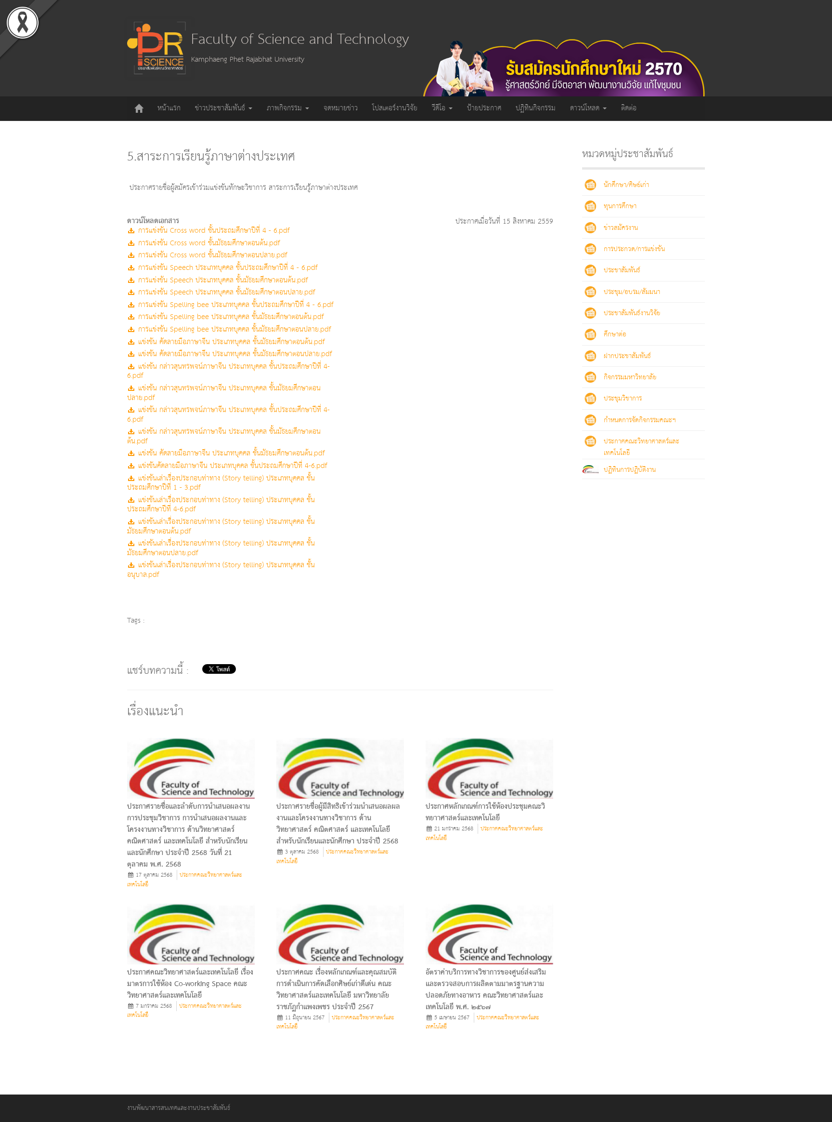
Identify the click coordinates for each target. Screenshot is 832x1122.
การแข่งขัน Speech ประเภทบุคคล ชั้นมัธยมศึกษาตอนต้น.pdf (222, 280)
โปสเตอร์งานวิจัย (394, 108)
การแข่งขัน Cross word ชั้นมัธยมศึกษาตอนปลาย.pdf (211, 255)
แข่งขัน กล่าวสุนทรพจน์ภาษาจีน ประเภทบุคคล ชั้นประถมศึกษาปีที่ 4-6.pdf (228, 371)
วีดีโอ (440, 108)
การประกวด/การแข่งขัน (634, 249)
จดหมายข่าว (341, 108)
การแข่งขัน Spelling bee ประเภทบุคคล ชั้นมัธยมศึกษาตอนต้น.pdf (230, 316)
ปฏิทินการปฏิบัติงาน (630, 470)
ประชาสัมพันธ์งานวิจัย (632, 313)
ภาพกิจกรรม (285, 108)
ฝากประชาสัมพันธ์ (627, 356)
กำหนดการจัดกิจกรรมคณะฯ (640, 420)
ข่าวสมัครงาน (621, 228)
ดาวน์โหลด (586, 108)
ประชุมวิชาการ (623, 398)
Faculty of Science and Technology (300, 40)
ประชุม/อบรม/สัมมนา (632, 292)
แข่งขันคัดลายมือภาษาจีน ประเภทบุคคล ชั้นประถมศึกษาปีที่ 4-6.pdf (231, 465)
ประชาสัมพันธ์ (622, 270)
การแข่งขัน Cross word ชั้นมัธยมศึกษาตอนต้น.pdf (208, 243)
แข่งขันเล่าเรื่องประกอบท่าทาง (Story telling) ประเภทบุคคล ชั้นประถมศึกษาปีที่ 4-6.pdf (221, 505)
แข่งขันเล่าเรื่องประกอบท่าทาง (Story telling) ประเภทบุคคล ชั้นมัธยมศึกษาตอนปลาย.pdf (221, 548)
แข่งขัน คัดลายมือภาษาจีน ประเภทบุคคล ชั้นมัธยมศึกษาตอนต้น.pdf (230, 341)
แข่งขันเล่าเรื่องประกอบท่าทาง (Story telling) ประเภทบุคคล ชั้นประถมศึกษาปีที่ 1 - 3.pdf (221, 483)
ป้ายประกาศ (484, 108)
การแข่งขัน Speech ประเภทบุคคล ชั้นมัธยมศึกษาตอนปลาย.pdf (225, 292)
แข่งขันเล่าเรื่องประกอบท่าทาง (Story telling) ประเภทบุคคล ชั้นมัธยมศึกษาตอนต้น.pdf (221, 526)
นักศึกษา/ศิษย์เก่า (626, 185)
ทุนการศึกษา (620, 206)
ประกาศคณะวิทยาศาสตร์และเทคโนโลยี (184, 880)
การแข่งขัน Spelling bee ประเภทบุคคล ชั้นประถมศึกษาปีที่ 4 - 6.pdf (234, 304)
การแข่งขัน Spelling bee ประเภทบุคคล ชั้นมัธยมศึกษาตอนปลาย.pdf (233, 329)
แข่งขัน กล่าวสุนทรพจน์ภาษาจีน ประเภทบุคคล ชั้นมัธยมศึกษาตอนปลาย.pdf (224, 393)
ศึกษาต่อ (615, 334)
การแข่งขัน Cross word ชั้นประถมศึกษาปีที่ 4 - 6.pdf (212, 230)
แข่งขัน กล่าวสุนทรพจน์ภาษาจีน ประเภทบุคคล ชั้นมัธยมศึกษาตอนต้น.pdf (224, 436)
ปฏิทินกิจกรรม (536, 108)
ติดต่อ (629, 108)
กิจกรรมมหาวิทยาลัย (630, 377)
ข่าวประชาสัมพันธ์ (221, 108)
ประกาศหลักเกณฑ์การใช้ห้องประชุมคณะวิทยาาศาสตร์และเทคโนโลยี (485, 812)
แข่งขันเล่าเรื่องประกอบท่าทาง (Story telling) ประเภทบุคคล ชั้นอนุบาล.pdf (221, 570)
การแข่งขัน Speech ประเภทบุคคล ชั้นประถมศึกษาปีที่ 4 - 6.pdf (226, 267)
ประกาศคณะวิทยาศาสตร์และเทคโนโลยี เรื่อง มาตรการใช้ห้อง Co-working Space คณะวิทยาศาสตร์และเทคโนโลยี (190, 984)
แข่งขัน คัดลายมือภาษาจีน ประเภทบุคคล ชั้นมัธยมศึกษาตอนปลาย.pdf (234, 354)
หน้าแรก (169, 108)
